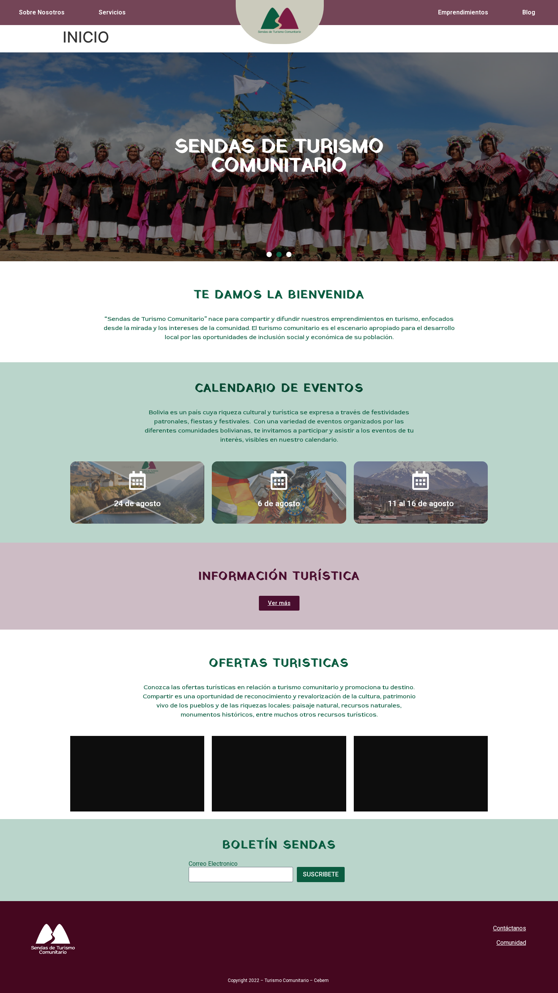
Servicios (112, 12)
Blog (528, 12)
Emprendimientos (463, 12)
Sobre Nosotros (42, 12)
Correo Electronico (213, 864)
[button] (269, 254)
